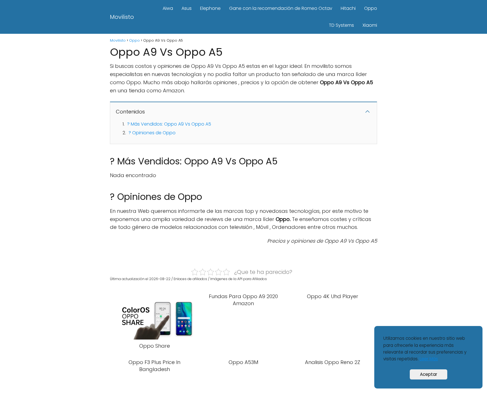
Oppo (370, 8)
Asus (186, 8)
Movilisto (122, 17)
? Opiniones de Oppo (152, 132)
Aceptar (428, 374)
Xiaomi (369, 25)
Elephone (210, 8)
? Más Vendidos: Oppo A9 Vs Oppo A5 (169, 124)
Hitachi (348, 8)
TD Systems (341, 25)
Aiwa (168, 8)
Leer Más (429, 359)
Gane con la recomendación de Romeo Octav (280, 8)
